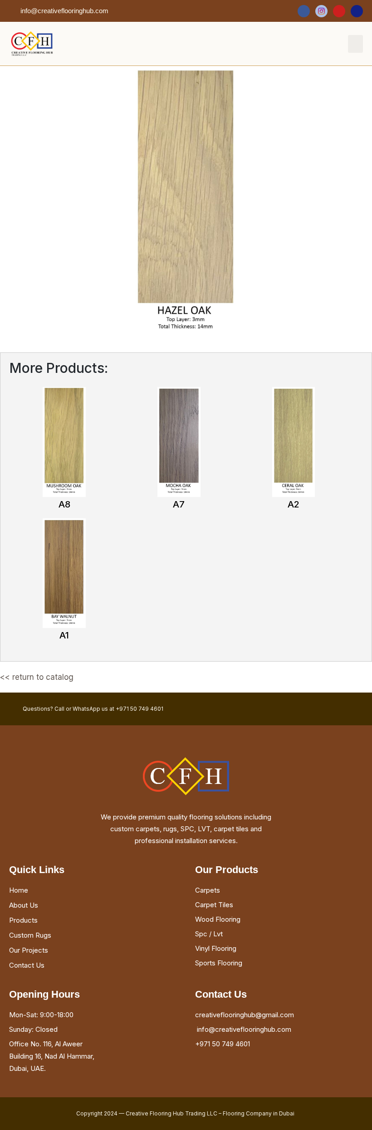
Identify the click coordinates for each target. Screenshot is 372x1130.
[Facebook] (304, 11)
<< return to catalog (36, 677)
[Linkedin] (357, 11)
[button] (355, 44)
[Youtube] (339, 11)
